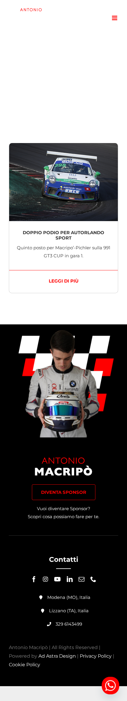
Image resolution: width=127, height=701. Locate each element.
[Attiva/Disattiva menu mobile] (115, 18)
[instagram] (45, 579)
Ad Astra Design (57, 656)
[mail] (81, 579)
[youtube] (57, 579)
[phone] (93, 579)
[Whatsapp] (110, 686)
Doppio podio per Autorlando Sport (63, 235)
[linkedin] (70, 579)
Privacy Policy (96, 656)
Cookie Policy (24, 664)
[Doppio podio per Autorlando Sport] (63, 147)
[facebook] (34, 579)
